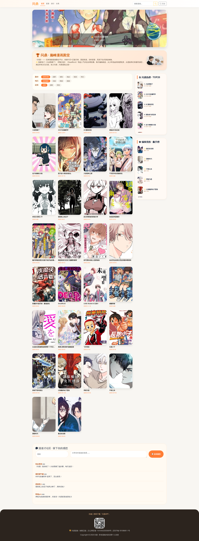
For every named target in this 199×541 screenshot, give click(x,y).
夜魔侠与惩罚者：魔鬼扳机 (41, 304)
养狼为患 (86, 390)
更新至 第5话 (61, 219)
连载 (51, 85)
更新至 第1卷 (87, 349)
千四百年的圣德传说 (115, 173)
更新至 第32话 (61, 436)
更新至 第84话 (113, 262)
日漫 (54, 81)
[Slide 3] (97, 44)
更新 (47, 3)
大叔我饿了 (36, 130)
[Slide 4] (101, 44)
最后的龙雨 (61, 434)
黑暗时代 (35, 434)
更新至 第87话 (87, 132)
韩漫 (61, 81)
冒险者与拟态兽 (114, 130)
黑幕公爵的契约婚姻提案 (66, 347)
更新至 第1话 (87, 176)
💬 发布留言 (156, 454)
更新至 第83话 (36, 436)
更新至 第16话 (113, 132)
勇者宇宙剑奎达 (37, 390)
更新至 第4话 (87, 262)
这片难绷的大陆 (37, 173)
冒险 (61, 77)
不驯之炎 (112, 390)
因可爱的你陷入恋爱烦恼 (92, 260)
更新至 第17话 (61, 176)
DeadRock (62, 304)
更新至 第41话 (61, 262)
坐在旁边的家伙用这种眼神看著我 (120, 260)
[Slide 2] (93, 44)
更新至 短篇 (112, 176)
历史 (163, 3)
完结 (58, 85)
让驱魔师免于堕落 (64, 390)
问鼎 (35, 4)
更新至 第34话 (61, 306)
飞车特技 (86, 347)
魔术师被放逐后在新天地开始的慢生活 (44, 260)
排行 (52, 3)
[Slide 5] (105, 44)
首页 (42, 3)
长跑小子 (112, 347)
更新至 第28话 (36, 262)
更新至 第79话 (113, 393)
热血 (68, 77)
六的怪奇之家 (88, 173)
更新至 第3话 (112, 219)
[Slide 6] (108, 44)
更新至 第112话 (62, 393)
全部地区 (46, 81)
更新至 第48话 (36, 132)
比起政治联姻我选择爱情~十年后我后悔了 (44, 347)
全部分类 (46, 77)
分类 (57, 3)
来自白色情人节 (37, 217)
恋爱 (54, 77)
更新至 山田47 (61, 132)
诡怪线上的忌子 (63, 217)
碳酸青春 (112, 304)
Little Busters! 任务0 (91, 304)
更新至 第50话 (36, 176)
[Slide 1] (90, 44)
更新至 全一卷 (87, 306)
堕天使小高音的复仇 (64, 173)
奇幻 (82, 77)
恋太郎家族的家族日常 (91, 217)
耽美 (75, 77)
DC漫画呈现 (88, 130)
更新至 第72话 (87, 393)
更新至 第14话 (36, 393)
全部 (44, 85)
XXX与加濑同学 (63, 130)
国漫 (68, 81)
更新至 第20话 (61, 349)
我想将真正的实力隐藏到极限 (67, 260)
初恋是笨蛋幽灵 (114, 217)
